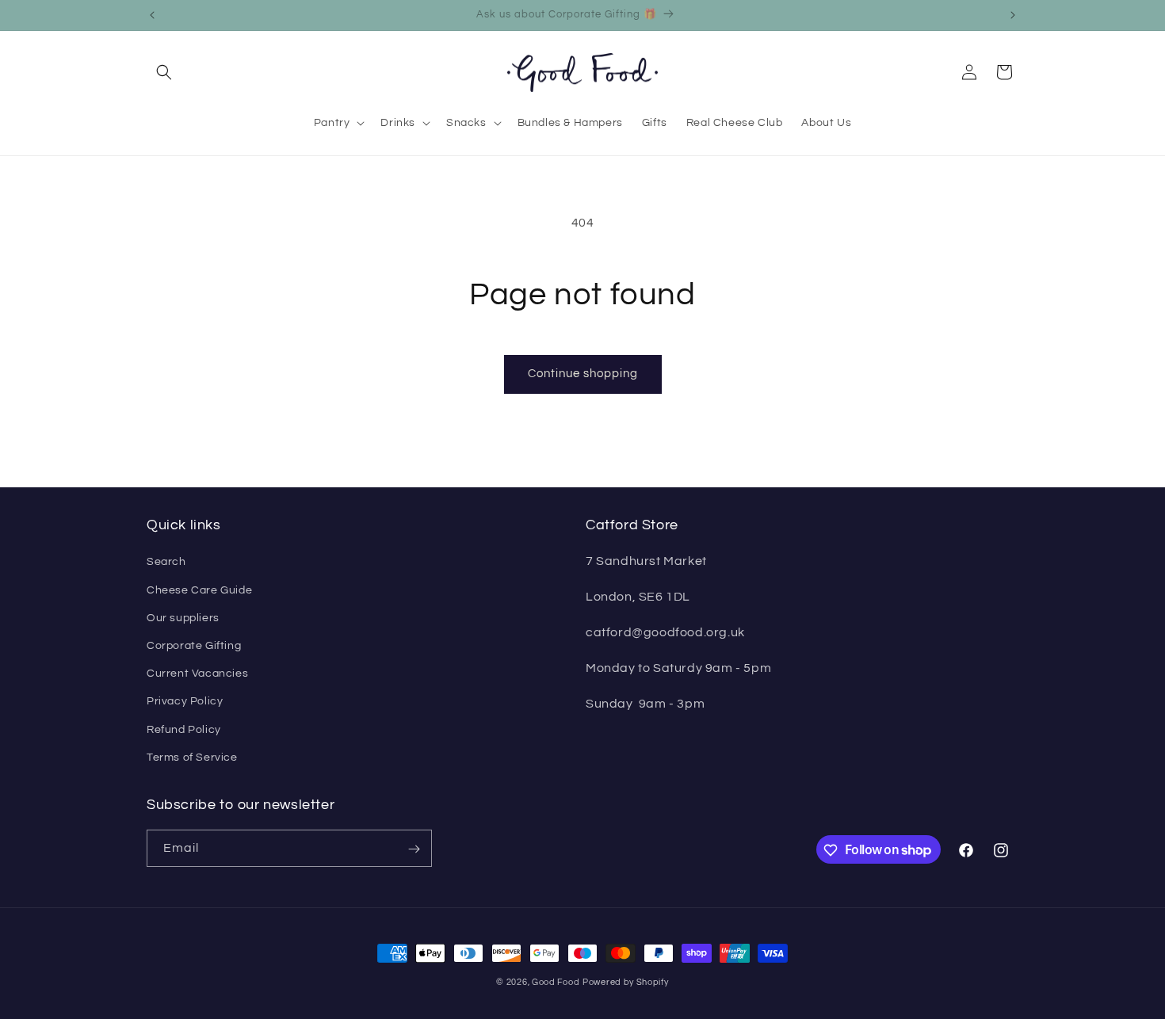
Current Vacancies (197, 673)
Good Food (555, 982)
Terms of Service (192, 757)
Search (166, 562)
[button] (164, 72)
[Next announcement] (1012, 15)
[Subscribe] (413, 849)
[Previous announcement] (152, 15)
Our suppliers (183, 618)
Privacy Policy (185, 702)
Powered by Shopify (625, 982)
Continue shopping (583, 374)
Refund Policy (184, 729)
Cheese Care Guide (199, 590)
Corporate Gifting (194, 645)
